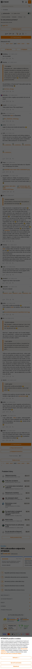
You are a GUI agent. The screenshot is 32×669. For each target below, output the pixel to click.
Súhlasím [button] (16, 658)
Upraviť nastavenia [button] (16, 662)
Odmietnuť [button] (16, 666)
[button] (3, 652)
